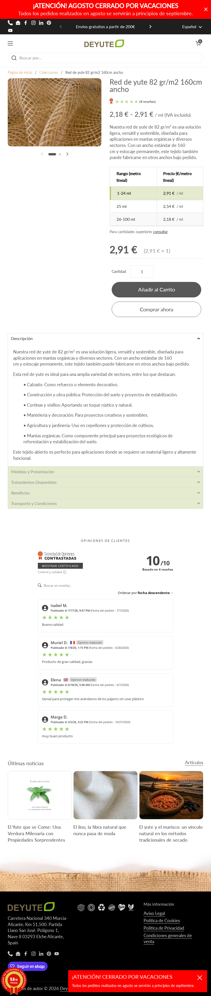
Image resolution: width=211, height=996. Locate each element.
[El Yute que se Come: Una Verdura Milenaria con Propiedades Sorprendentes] (40, 795)
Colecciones (48, 72)
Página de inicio (20, 72)
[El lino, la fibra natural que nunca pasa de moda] (105, 795)
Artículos (194, 762)
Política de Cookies (162, 920)
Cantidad (119, 271)
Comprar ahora (156, 309)
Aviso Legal (154, 913)
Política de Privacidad (164, 928)
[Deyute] (104, 43)
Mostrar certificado (60, 566)
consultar (160, 232)
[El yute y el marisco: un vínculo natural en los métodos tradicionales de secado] (171, 795)
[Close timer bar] (206, 9)
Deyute (67, 988)
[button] (198, 43)
